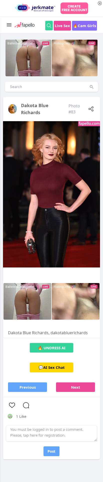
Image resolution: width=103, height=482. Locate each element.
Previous (28, 387)
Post (52, 451)
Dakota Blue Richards (34, 108)
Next (75, 387)
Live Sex (62, 25)
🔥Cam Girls (84, 25)
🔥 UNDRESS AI (52, 347)
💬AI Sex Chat (51, 367)
